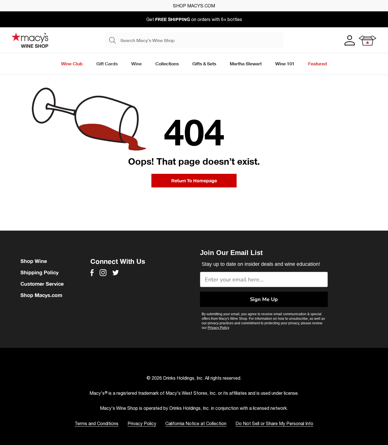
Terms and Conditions (96, 423)
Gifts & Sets (204, 63)
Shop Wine (33, 261)
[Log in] (349, 40)
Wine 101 (285, 63)
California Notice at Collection (195, 423)
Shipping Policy (39, 272)
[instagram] (103, 272)
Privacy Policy (218, 328)
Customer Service (42, 284)
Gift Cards (107, 63)
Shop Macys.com (41, 295)
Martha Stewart (246, 63)
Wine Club (72, 63)
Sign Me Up (264, 299)
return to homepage (194, 180)
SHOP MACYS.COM (194, 5)
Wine (136, 63)
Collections (167, 63)
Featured (317, 63)
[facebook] (92, 272)
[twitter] (115, 272)
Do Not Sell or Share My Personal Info (274, 423)
